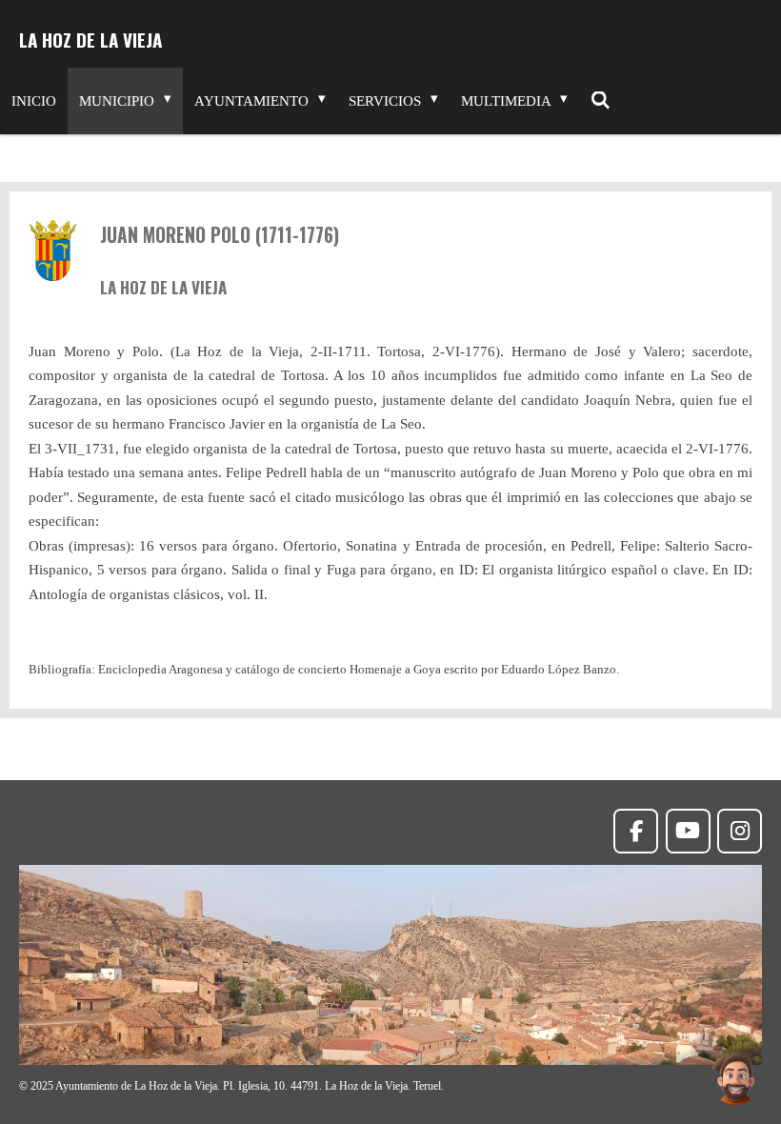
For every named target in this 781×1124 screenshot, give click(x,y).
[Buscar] (600, 101)
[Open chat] (736, 1079)
